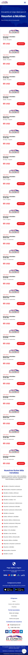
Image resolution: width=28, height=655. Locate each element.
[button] (25, 2)
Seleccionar (21, 43)
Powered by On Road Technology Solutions (14, 653)
